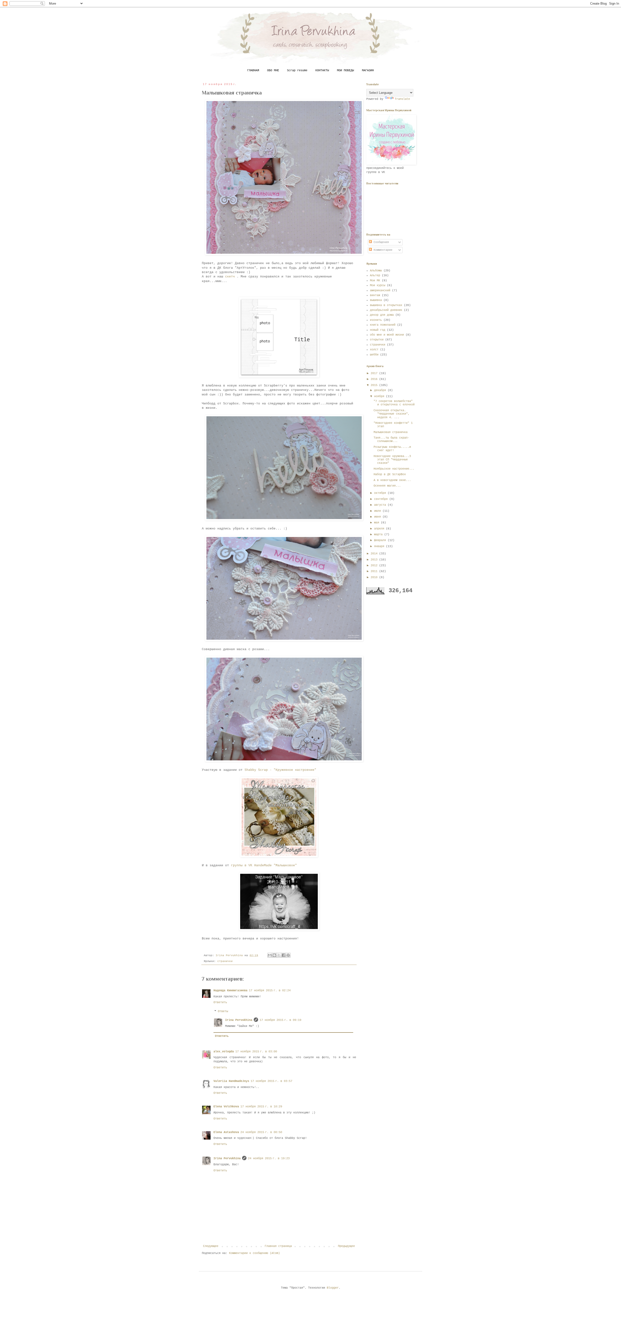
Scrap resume (297, 70)
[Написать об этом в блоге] (274, 955)
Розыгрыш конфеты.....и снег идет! (392, 448)
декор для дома (382, 315)
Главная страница (278, 1246)
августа (381, 505)
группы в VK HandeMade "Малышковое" (264, 865)
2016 (375, 379)
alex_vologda (223, 1051)
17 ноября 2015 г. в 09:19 (280, 1020)
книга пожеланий (382, 325)
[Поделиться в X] (279, 955)
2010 (375, 577)
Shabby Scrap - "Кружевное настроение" (280, 770)
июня (378, 517)
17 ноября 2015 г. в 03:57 (271, 1081)
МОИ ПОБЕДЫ (345, 70)
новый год (377, 330)
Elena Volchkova (226, 1106)
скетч (231, 276)
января (380, 546)
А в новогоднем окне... (392, 480)
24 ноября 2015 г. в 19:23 (269, 1158)
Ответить (220, 1002)
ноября (380, 396)
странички (225, 961)
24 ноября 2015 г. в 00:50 (261, 1132)
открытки (377, 339)
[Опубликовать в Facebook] (283, 955)
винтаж (375, 295)
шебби (374, 354)
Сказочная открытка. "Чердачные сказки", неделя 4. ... (391, 414)
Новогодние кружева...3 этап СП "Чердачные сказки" (392, 460)
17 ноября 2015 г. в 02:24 (270, 990)
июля (378, 511)
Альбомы (376, 270)
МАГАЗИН (368, 70)
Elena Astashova (226, 1132)
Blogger (333, 1288)
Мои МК (375, 280)
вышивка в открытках (386, 305)
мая (377, 522)
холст (374, 349)
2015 (375, 385)
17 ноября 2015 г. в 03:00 (256, 1051)
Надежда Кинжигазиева (230, 990)
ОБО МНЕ (273, 70)
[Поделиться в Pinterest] (288, 955)
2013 (375, 559)
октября (381, 493)
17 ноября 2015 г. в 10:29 (261, 1106)
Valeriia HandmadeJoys (231, 1081)
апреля (380, 528)
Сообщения (380, 242)
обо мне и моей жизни (387, 335)
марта (379, 534)
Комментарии (382, 250)
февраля (381, 540)
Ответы (223, 1011)
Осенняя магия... (387, 486)
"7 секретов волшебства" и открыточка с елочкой (394, 403)
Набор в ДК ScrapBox (390, 474)
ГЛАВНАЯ (253, 70)
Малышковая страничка (391, 432)
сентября (381, 499)
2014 (375, 553)
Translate (402, 99)
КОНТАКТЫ (322, 70)
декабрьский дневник (386, 310)
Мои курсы (377, 285)
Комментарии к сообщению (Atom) (254, 1253)
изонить (376, 320)
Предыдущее (346, 1246)
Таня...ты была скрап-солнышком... (391, 439)
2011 (375, 571)
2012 (375, 565)
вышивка (376, 300)
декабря (381, 390)
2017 (375, 373)
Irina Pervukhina (238, 1020)
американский (380, 290)
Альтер (375, 275)
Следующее (210, 1246)
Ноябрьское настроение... (394, 469)
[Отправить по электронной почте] (269, 955)
